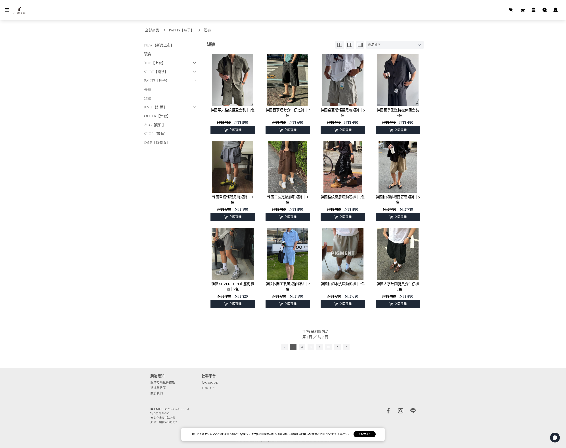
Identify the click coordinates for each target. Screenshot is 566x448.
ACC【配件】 (155, 125)
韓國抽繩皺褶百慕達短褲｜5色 (398, 200)
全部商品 (152, 30)
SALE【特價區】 (157, 142)
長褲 (147, 89)
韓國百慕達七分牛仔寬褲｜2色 (288, 113)
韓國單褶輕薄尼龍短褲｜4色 (232, 200)
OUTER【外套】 (157, 116)
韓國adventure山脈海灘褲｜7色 (232, 287)
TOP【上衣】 (154, 63)
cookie (218, 434)
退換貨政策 (158, 388)
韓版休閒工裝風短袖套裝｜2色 (288, 287)
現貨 (147, 54)
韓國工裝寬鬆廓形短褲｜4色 (287, 200)
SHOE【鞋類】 (156, 133)
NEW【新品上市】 (159, 45)
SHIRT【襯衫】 (156, 71)
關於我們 (156, 393)
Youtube (209, 388)
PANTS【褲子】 (181, 30)
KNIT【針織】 (155, 107)
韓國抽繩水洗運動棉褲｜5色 (343, 284)
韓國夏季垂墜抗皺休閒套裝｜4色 (398, 113)
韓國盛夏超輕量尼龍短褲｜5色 (343, 113)
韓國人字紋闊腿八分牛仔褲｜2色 (398, 287)
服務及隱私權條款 (162, 383)
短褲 (207, 30)
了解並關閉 (364, 434)
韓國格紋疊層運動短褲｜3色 (343, 197)
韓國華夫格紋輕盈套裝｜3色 (232, 110)
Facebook (210, 383)
